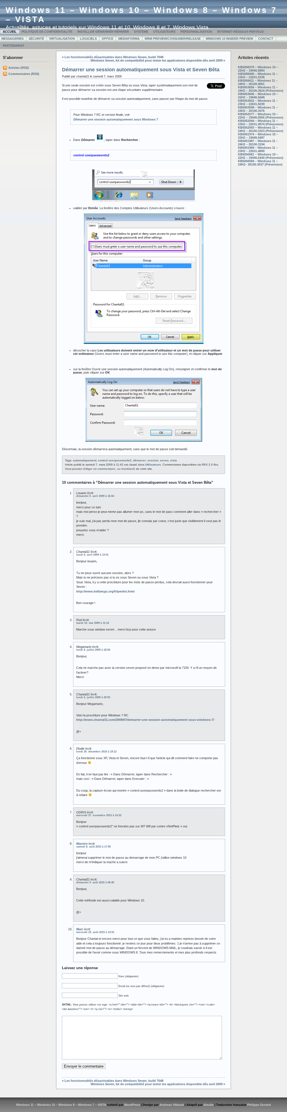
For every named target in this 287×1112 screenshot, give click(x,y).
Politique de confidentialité (47, 31)
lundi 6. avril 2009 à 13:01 (92, 554)
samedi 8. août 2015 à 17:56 (93, 846)
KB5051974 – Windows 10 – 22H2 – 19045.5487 (258, 136)
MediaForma (129, 38)
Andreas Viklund (171, 1104)
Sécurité (36, 38)
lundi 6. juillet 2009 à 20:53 (93, 697)
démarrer (139, 460)
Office (107, 38)
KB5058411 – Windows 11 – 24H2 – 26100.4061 (257, 82)
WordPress (132, 1104)
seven (164, 460)
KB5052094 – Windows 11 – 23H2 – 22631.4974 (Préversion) (260, 122)
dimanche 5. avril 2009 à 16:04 (95, 496)
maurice (82, 843)
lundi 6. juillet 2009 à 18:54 (93, 649)
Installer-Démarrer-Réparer (103, 31)
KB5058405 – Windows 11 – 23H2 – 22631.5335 (258, 75)
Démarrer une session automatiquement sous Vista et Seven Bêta (140, 69)
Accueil (10, 31)
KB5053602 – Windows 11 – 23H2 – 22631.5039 (258, 102)
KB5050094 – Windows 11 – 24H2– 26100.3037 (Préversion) (260, 162)
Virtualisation (62, 38)
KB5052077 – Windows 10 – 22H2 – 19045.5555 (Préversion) (260, 115)
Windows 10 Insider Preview (229, 38)
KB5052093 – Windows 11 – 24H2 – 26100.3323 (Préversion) (260, 129)
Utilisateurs (164, 31)
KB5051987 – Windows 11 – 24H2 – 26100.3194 (258, 142)
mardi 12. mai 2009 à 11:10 (92, 623)
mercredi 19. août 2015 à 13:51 (95, 932)
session (152, 460)
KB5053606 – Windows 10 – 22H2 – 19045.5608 (258, 95)
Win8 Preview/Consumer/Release (173, 38)
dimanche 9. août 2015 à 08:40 (95, 882)
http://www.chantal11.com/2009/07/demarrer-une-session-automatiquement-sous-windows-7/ (145, 719)
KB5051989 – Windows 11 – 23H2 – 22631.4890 (258, 149)
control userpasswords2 (114, 460)
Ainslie (208, 1104)
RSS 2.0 (207, 464)
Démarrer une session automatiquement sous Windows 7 (115, 119)
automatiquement (84, 460)
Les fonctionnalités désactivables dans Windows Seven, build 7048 (113, 57)
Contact (265, 38)
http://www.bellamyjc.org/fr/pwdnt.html (105, 591)
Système (141, 31)
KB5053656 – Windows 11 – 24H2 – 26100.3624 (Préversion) (260, 89)
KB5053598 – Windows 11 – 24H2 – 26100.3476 (258, 109)
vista (173, 460)
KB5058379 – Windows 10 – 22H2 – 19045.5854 (258, 68)
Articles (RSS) (18, 67)
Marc (79, 929)
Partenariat (13, 45)
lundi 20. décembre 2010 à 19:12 (96, 751)
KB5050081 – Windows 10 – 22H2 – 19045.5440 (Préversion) (260, 156)
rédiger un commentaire (99, 468)
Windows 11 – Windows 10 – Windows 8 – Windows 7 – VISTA (61, 1104)
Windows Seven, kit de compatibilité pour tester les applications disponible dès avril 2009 (157, 60)
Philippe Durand (259, 1104)
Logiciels (88, 38)
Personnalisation (196, 31)
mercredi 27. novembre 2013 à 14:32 (98, 815)
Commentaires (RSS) (23, 73)
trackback (128, 468)
